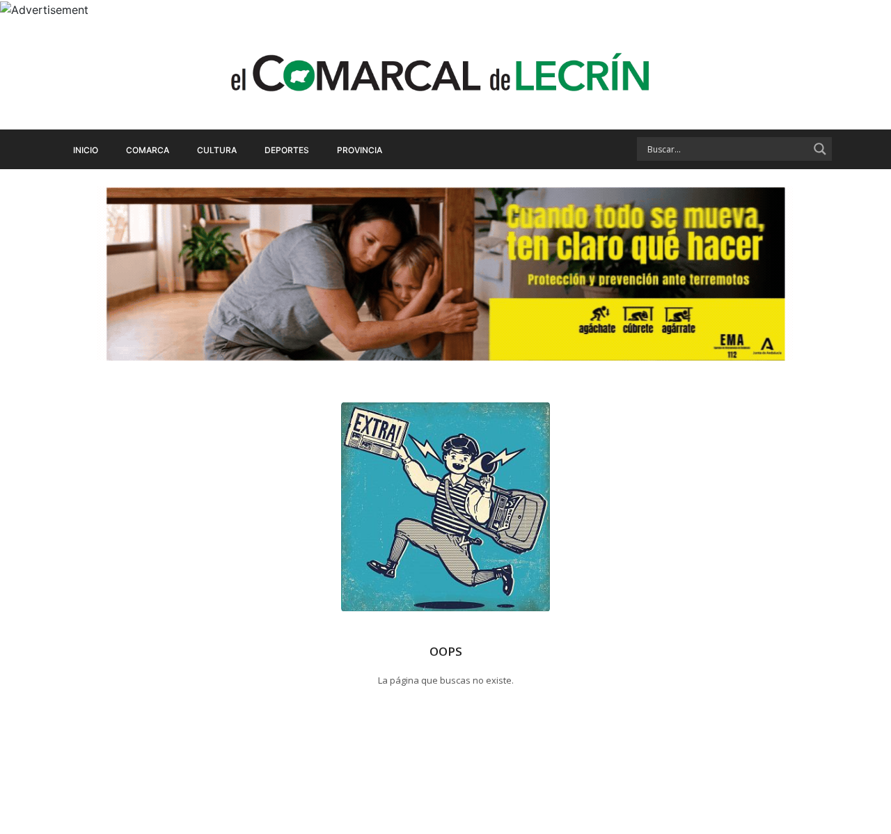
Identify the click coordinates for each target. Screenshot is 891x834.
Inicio (85, 150)
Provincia (359, 150)
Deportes (287, 150)
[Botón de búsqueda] (820, 149)
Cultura (217, 150)
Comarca (147, 150)
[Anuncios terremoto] (445, 274)
